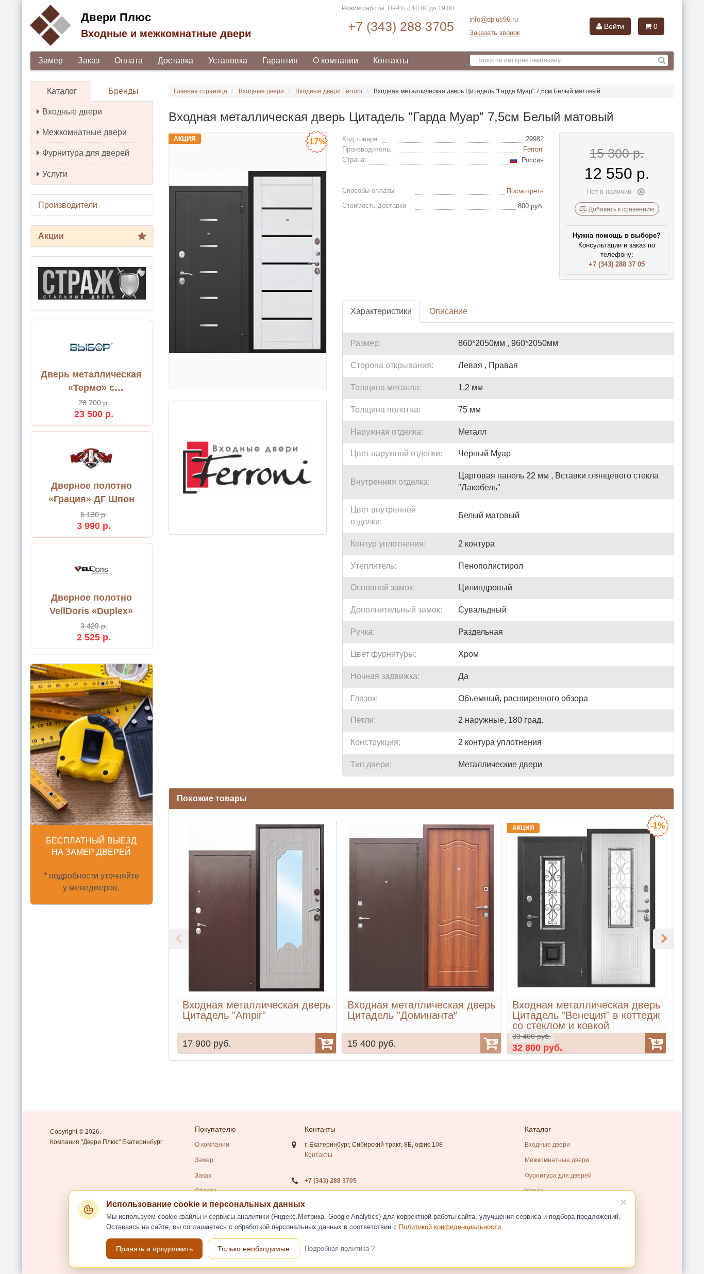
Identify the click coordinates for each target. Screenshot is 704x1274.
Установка (227, 60)
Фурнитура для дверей (85, 152)
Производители (67, 205)
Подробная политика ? (340, 1248)
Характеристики (381, 311)
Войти (613, 26)
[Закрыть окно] (623, 1202)
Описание (448, 311)
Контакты (391, 60)
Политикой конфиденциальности (450, 1227)
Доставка (175, 60)
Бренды (123, 91)
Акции (51, 235)
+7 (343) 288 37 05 (617, 264)
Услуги (55, 174)
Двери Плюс (116, 17)
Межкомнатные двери (84, 132)
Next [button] (663, 939)
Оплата (128, 60)
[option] (256, 936)
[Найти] (662, 61)
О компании (335, 60)
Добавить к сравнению (621, 209)
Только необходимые (253, 1249)
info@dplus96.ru (494, 19)
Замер (50, 60)
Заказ (88, 60)
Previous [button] (178, 939)
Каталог (62, 91)
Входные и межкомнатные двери (166, 33)
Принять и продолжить (154, 1249)
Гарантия (280, 60)
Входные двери (72, 111)
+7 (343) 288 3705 (401, 26)
